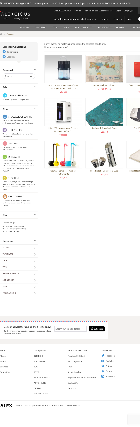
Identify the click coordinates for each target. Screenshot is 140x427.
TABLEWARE (40, 27)
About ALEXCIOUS (62, 10)
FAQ (70, 366)
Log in (118, 10)
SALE (129, 19)
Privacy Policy (73, 405)
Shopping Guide (75, 361)
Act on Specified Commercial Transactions (44, 405)
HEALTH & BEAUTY (83, 27)
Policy (19, 405)
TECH (55, 27)
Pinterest (110, 371)
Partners (72, 388)
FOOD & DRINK (9, 293)
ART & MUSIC (104, 27)
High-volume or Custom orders (98, 10)
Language (128, 10)
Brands (105, 19)
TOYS (66, 27)
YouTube (110, 361)
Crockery (11, 57)
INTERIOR (24, 27)
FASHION (120, 27)
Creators (118, 19)
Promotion (5, 372)
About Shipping (74, 372)
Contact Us (73, 383)
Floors (3, 356)
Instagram (110, 376)
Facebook (110, 355)
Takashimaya (12, 52)
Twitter (109, 366)
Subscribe (98, 329)
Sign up (77, 10)
